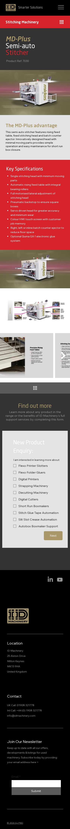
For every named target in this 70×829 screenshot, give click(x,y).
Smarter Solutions (30, 7)
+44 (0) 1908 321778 (29, 710)
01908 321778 (25, 705)
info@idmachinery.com (21, 715)
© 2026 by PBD (15, 823)
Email (16, 776)
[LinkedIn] (50, 579)
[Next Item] (63, 355)
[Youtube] (60, 579)
